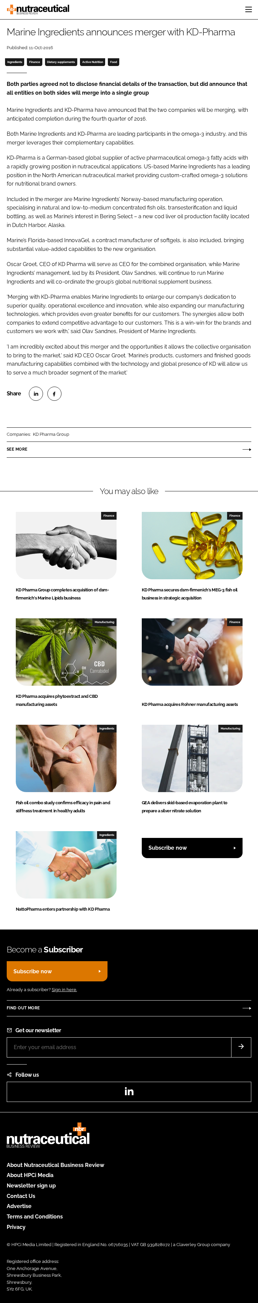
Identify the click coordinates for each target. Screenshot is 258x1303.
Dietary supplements (61, 62)
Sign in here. (64, 989)
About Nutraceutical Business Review (55, 1165)
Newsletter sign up (31, 1185)
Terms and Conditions (35, 1216)
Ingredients (14, 62)
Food (113, 62)
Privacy (16, 1227)
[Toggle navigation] (249, 9)
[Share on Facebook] (54, 394)
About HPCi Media (30, 1175)
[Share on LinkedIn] (36, 394)
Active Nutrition (92, 62)
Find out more (23, 1008)
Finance (34, 62)
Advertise (19, 1206)
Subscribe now (167, 848)
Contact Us (21, 1196)
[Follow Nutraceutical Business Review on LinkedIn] (129, 1093)
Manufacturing (104, 622)
